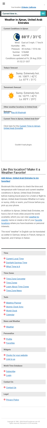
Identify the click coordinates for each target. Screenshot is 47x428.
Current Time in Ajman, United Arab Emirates (22, 127)
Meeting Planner (13, 303)
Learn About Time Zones (17, 286)
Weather (10, 327)
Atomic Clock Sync (14, 307)
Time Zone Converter (15, 279)
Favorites (10, 343)
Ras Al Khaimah (18, 112)
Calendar (10, 314)
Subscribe (10, 371)
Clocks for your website (17, 355)
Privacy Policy (12, 400)
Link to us (10, 359)
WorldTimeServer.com (23, 4)
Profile (9, 339)
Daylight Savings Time (16, 262)
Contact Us (11, 387)
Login (8, 375)
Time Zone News (14, 290)
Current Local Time (15, 258)
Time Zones (11, 283)
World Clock (11, 311)
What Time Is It (13, 266)
